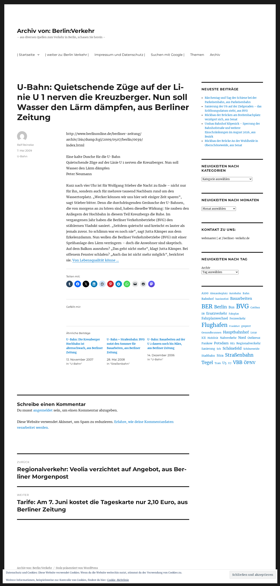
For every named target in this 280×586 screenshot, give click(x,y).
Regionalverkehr (248, 343)
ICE (203, 337)
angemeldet (43, 410)
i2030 (253, 332)
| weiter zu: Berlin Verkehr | (67, 55)
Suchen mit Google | (167, 55)
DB (203, 313)
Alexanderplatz (219, 293)
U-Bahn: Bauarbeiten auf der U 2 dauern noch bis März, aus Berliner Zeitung (166, 344)
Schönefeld (232, 348)
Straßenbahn (239, 355)
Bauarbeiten (241, 298)
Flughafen (214, 325)
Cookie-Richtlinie (118, 579)
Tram (218, 363)
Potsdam (221, 343)
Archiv (205, 268)
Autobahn (235, 293)
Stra (220, 355)
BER (207, 306)
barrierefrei (222, 299)
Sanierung (208, 348)
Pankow (206, 343)
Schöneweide (251, 348)
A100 (204, 293)
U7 (229, 363)
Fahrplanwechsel (214, 318)
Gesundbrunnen (211, 332)
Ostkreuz (254, 338)
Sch (219, 348)
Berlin (220, 307)
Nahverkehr (228, 338)
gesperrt (246, 326)
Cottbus (255, 307)
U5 (224, 363)
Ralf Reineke (25, 144)
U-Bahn (22, 156)
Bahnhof (207, 299)
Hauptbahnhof (236, 332)
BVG (242, 306)
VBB (237, 362)
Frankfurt (234, 326)
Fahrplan (234, 313)
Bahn (246, 293)
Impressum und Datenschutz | (119, 55)
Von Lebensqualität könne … (95, 260)
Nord (242, 338)
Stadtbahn (208, 355)
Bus (231, 307)
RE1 (232, 343)
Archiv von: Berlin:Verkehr (55, 30)
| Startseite (26, 55)
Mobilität (212, 338)
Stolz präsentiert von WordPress (77, 568)
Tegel (207, 362)
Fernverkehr (238, 318)
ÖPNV (249, 362)
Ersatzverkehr (216, 313)
